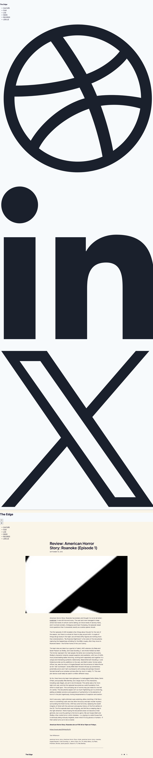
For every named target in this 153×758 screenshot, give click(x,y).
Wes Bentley (82, 743)
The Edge (29, 754)
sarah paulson (65, 743)
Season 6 (72, 743)
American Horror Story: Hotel (72, 739)
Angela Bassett (54, 741)
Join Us (6, 19)
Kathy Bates (87, 741)
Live (4, 12)
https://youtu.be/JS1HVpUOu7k (60, 729)
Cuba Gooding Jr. (64, 741)
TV (77, 743)
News (5, 15)
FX (82, 741)
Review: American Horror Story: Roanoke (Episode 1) (73, 545)
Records (6, 17)
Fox (80, 741)
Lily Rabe (94, 741)
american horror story (56, 739)
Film (5, 10)
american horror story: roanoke (91, 739)
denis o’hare (74, 741)
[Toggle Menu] (1, 520)
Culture (6, 8)
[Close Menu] (1, 523)
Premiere (52, 743)
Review (58, 743)
